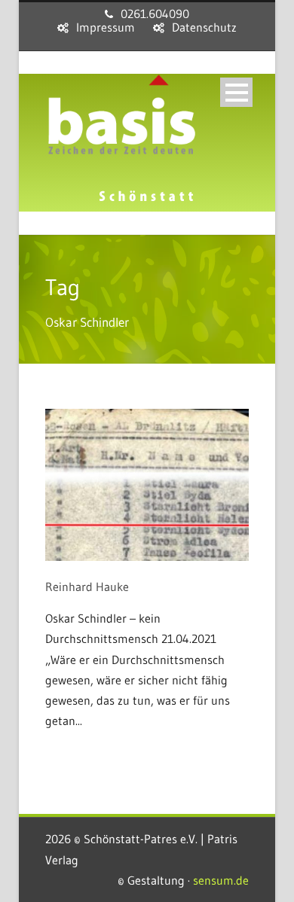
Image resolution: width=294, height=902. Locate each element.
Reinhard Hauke (87, 586)
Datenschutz (204, 27)
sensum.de (221, 880)
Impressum (105, 27)
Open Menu (236, 92)
